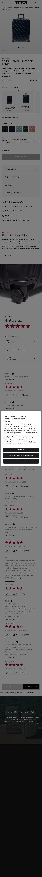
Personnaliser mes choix (21, 461)
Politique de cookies (24, 443)
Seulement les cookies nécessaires (21, 455)
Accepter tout (21, 449)
